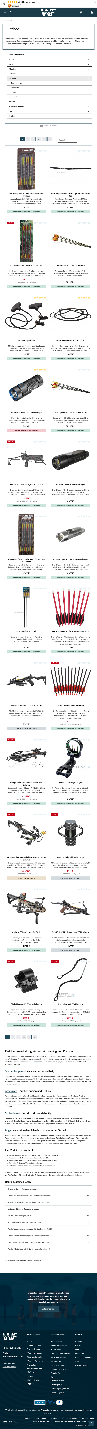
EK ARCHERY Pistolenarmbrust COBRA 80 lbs (70, 932)
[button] (88, 54)
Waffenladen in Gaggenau (33, 1382)
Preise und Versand (58, 1357)
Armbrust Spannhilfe (26, 340)
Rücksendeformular (34, 1357)
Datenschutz (80, 1353)
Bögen (57, 1062)
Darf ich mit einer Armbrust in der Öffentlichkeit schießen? (29, 1195)
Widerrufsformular (34, 1353)
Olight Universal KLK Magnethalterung (26, 1004)
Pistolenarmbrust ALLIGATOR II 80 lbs (26, 705)
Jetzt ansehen (48, 1309)
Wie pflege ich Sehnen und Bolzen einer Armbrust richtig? (29, 1242)
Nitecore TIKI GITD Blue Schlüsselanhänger (70, 559)
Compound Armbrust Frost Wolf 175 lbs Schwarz (26, 783)
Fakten (78, 1345)
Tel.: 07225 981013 (12, 1347)
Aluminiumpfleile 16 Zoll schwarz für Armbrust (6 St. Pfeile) (26, 560)
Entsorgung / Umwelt (59, 1365)
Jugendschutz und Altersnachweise (34, 1347)
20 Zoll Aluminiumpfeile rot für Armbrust (26, 265)
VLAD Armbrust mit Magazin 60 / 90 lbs (26, 484)
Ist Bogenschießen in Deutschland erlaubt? (23, 1209)
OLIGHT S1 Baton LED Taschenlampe (26, 412)
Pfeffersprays (56, 1385)
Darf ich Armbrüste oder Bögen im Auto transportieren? (28, 1235)
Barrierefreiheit (81, 1365)
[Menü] (5, 12)
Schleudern (47, 1062)
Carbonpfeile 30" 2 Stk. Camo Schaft (70, 265)
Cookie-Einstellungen (83, 1357)
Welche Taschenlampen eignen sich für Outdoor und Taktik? (30, 1229)
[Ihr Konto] (86, 12)
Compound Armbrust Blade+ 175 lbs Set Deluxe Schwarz (26, 858)
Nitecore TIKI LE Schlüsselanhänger (70, 484)
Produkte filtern (50, 126)
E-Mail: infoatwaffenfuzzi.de (12, 1355)
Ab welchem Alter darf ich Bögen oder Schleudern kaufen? (29, 1202)
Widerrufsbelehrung (59, 1345)
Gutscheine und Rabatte (60, 1353)
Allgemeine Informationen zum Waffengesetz (34, 1368)
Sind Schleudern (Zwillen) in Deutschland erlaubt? (26, 1222)
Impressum (79, 1349)
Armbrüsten (37, 1062)
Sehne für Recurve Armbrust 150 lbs (70, 340)
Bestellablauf (56, 1349)
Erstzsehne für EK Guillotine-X (70, 1004)
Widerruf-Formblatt (35, 1361)
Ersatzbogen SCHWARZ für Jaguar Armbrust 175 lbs (70, 194)
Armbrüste (11, 1090)
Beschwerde (56, 1361)
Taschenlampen (26, 1062)
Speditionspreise (57, 1393)
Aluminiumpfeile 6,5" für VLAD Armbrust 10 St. (71, 631)
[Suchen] (10, 12)
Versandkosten (47, 1410)
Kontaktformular (9, 1366)
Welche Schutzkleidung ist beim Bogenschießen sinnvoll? (29, 1249)
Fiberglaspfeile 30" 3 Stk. (26, 631)
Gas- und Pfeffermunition (57, 1379)
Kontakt (30, 1341)
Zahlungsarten (56, 1341)
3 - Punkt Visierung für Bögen (70, 782)
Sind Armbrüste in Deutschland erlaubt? (22, 1189)
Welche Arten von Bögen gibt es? (20, 1215)
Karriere (78, 1341)
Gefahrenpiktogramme (60, 1389)
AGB (77, 1361)
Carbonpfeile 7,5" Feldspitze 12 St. (70, 705)
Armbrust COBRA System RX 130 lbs (26, 932)
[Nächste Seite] (44, 139)
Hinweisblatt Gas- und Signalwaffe (59, 1371)
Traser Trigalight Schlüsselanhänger (70, 857)
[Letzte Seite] (49, 139)
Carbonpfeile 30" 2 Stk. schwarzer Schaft (70, 412)
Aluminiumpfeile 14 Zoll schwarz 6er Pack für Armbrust (26, 194)
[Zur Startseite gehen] (48, 12)
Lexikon (30, 1376)
